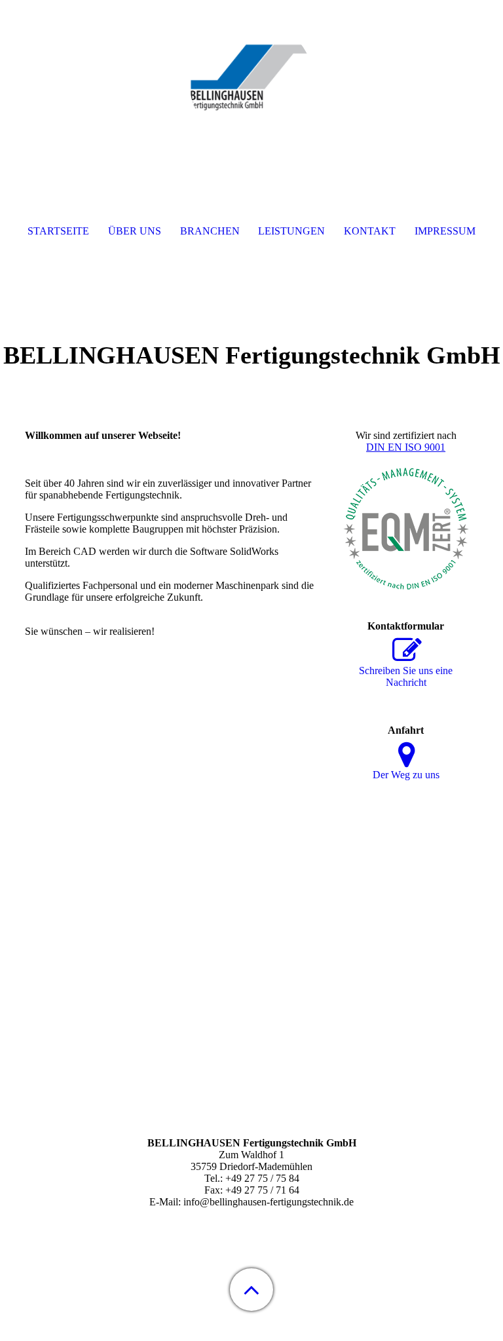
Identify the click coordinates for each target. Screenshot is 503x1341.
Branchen (210, 230)
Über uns (134, 230)
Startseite (58, 230)
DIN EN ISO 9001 (405, 447)
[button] (251, 1289)
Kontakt (370, 230)
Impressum (445, 230)
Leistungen (291, 230)
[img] (251, 82)
